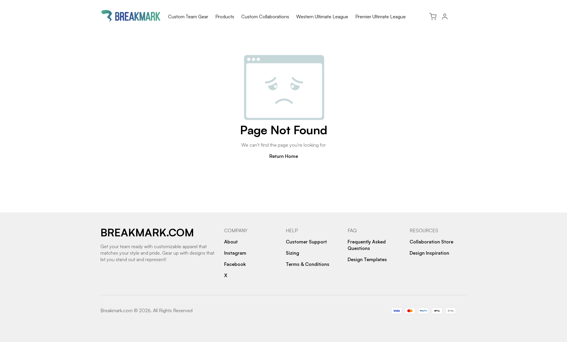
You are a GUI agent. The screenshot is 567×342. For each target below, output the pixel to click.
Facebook (235, 264)
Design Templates (367, 259)
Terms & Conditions (307, 264)
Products (224, 16)
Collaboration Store (431, 242)
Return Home (283, 156)
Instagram (235, 253)
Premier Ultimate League (380, 16)
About (231, 242)
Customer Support (306, 242)
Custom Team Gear (188, 16)
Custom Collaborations (265, 16)
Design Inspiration (429, 253)
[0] (433, 16)
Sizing (292, 253)
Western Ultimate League (322, 16)
